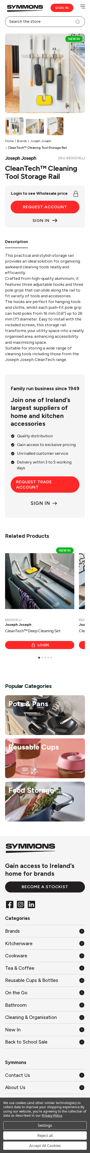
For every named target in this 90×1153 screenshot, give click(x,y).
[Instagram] (20, 904)
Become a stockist (45, 886)
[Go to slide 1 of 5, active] (39, 657)
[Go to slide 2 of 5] (42, 657)
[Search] (77, 21)
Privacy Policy (52, 1115)
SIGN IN (40, 503)
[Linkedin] (31, 904)
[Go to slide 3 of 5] (45, 657)
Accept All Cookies (45, 1145)
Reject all (45, 1135)
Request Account (45, 206)
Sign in (62, 8)
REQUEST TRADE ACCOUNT (34, 484)
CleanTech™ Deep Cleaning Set (32, 630)
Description (16, 241)
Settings (45, 1125)
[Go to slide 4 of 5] (48, 657)
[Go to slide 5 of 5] (51, 657)
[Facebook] (9, 904)
